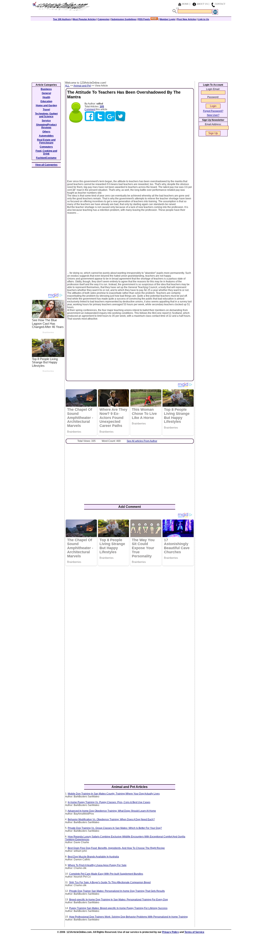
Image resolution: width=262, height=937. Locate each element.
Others (46, 131)
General (46, 93)
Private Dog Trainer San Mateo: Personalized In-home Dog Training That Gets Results (117, 891)
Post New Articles (186, 19)
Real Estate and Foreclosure (46, 141)
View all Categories (46, 164)
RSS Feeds (144, 19)
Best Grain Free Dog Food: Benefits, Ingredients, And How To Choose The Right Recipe (116, 848)
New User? (213, 115)
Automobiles (46, 135)
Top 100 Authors (62, 19)
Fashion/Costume (46, 157)
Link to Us (203, 19)
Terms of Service (194, 932)
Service (46, 120)
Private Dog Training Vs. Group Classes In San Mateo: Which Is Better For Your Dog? (115, 828)
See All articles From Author (142, 441)
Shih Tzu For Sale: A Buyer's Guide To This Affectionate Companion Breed (110, 882)
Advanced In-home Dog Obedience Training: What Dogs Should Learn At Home (112, 810)
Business (46, 89)
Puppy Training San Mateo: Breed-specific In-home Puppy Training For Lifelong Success (118, 908)
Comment (90, 109)
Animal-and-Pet (82, 85)
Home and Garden (46, 105)
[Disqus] (129, 622)
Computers (46, 146)
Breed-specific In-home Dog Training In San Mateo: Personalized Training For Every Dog (118, 899)
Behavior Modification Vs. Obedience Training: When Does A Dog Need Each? (111, 819)
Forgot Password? (213, 111)
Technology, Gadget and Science (46, 115)
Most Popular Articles (84, 19)
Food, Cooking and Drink (46, 152)
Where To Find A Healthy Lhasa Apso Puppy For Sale (97, 865)
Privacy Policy (170, 932)
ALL (67, 85)
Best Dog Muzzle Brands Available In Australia (93, 856)
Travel (46, 109)
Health (46, 97)
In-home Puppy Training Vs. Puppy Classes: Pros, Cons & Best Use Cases (109, 802)
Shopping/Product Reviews (46, 126)
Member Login (167, 19)
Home (185, 4)
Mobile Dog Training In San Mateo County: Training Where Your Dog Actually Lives (114, 793)
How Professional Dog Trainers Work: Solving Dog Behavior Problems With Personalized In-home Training (128, 916)
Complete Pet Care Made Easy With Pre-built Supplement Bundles (106, 873)
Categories (103, 19)
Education (46, 101)
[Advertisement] (131, 50)
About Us (202, 4)
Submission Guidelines (123, 19)
